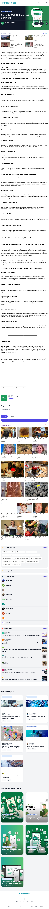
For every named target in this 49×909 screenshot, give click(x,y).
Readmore (11, 398)
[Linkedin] (32, 902)
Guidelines (18, 896)
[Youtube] (24, 902)
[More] (47, 23)
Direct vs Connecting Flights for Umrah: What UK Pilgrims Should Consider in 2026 (21, 650)
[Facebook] (17, 902)
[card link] (44, 634)
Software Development (6, 11)
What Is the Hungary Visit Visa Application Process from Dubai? (18, 672)
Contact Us (10, 896)
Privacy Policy (26, 896)
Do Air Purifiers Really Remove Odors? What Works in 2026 (17, 658)
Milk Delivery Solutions (10, 22)
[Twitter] (20, 902)
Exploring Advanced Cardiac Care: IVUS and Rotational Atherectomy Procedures (20, 642)
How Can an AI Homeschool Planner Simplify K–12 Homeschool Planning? (21, 635)
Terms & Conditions (36, 896)
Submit (4, 416)
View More (24, 420)
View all (45, 547)
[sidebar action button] (46, 2)
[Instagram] (28, 902)
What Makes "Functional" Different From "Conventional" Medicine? (19, 665)
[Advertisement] (24, 375)
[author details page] (2, 23)
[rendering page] (9, 3)
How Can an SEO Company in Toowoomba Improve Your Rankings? (19, 679)
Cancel (12, 416)
